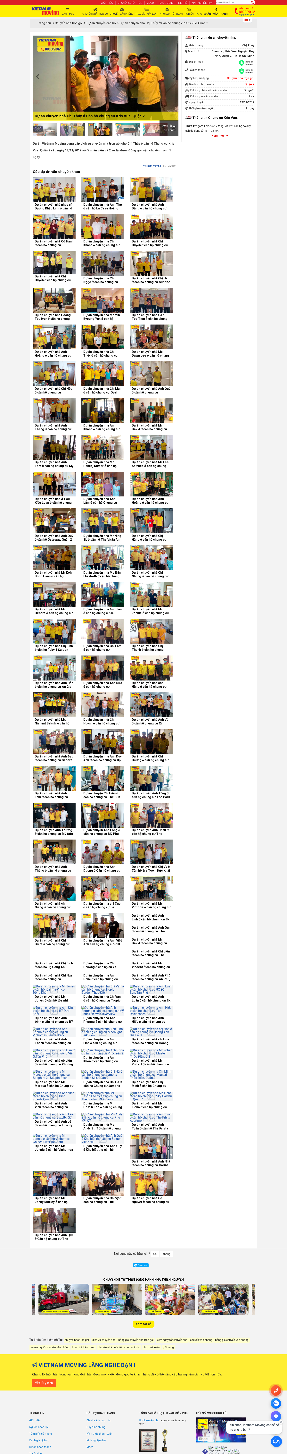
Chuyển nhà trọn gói (95, 14)
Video (150, 2)
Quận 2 (249, 84)
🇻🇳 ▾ (247, 20)
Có (155, 1312)
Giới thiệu (107, 2)
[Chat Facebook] (276, 1416)
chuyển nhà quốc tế (110, 1406)
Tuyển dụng (166, 2)
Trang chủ (44, 23)
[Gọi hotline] (276, 1390)
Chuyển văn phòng (122, 14)
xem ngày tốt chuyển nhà (172, 1398)
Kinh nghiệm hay (202, 2)
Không (166, 1312)
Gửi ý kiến (45, 1441)
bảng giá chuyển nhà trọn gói (135, 1398)
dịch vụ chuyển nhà (104, 1398)
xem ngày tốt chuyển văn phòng (50, 1406)
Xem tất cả (144, 1382)
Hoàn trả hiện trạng (189, 14)
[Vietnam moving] (45, 11)
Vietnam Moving (152, 165)
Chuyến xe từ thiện (130, 2)
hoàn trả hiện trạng (83, 1406)
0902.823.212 (246, 15)
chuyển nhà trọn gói (77, 1398)
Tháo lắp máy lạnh (146, 14)
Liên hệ (182, 2)
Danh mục (68, 14)
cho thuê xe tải (151, 1406)
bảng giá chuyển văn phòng (232, 1398)
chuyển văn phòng (201, 1398)
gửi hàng (168, 1406)
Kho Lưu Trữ (167, 14)
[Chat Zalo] (276, 1403)
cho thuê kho (132, 1406)
